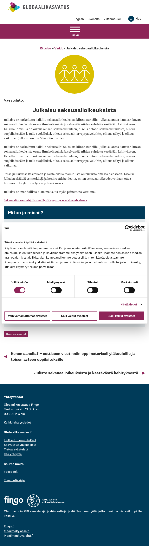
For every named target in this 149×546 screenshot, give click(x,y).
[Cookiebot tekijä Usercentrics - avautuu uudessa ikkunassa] (128, 228)
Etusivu (45, 49)
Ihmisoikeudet (16, 334)
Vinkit (58, 49)
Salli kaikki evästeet (121, 315)
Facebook (11, 472)
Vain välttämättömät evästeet (27, 315)
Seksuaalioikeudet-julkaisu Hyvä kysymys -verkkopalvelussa (45, 200)
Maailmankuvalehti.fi (19, 536)
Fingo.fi (9, 526)
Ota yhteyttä (13, 454)
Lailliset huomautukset (20, 440)
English (79, 19)
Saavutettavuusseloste (20, 445)
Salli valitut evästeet (74, 315)
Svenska (94, 19)
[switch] (56, 290)
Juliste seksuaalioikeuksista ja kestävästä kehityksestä (86, 373)
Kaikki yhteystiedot (17, 423)
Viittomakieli (112, 19)
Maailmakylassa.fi (16, 531)
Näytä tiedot (128, 304)
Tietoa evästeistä (16, 450)
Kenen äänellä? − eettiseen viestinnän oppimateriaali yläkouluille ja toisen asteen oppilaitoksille (73, 356)
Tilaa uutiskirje (14, 480)
